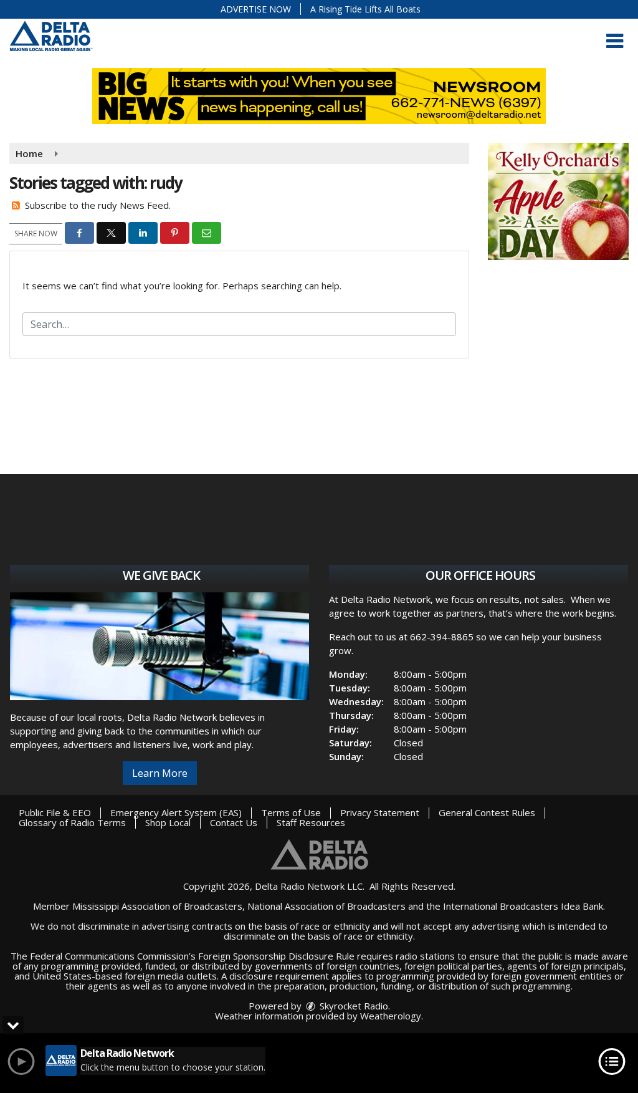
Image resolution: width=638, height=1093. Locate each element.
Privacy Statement (379, 812)
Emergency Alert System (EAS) (176, 812)
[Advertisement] (558, 201)
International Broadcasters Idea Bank (523, 906)
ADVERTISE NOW (256, 9)
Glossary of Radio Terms (72, 822)
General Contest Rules (487, 812)
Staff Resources (311, 822)
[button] (615, 41)
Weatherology (390, 1015)
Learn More (160, 773)
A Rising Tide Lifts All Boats (365, 9)
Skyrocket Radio (352, 1005)
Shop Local (168, 822)
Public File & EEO (55, 812)
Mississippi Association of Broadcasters (157, 906)
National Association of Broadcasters (326, 906)
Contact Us (233, 822)
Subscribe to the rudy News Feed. (98, 205)
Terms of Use (291, 812)
